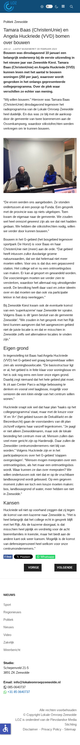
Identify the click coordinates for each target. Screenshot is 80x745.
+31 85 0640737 (18, 692)
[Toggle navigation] (63, 6)
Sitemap (70, 729)
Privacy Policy (51, 729)
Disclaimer (30, 729)
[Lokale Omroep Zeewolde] (10, 6)
